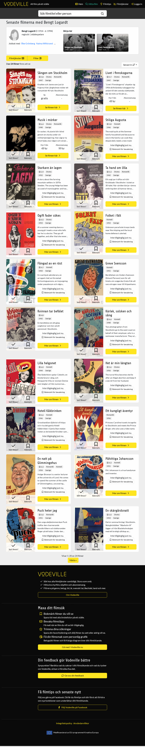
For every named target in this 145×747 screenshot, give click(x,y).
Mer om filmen (119, 156)
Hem (80, 4)
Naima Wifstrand (44, 43)
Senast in (127, 64)
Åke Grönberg (28, 43)
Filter (36, 58)
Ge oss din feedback (74, 675)
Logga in (138, 4)
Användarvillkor (81, 723)
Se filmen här (51, 107)
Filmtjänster (122, 4)
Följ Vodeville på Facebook (74, 707)
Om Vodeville (72, 594)
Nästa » (73, 560)
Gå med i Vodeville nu (72, 647)
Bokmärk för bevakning (122, 149)
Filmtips (107, 4)
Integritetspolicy (64, 723)
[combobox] (72, 13)
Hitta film (93, 4)
